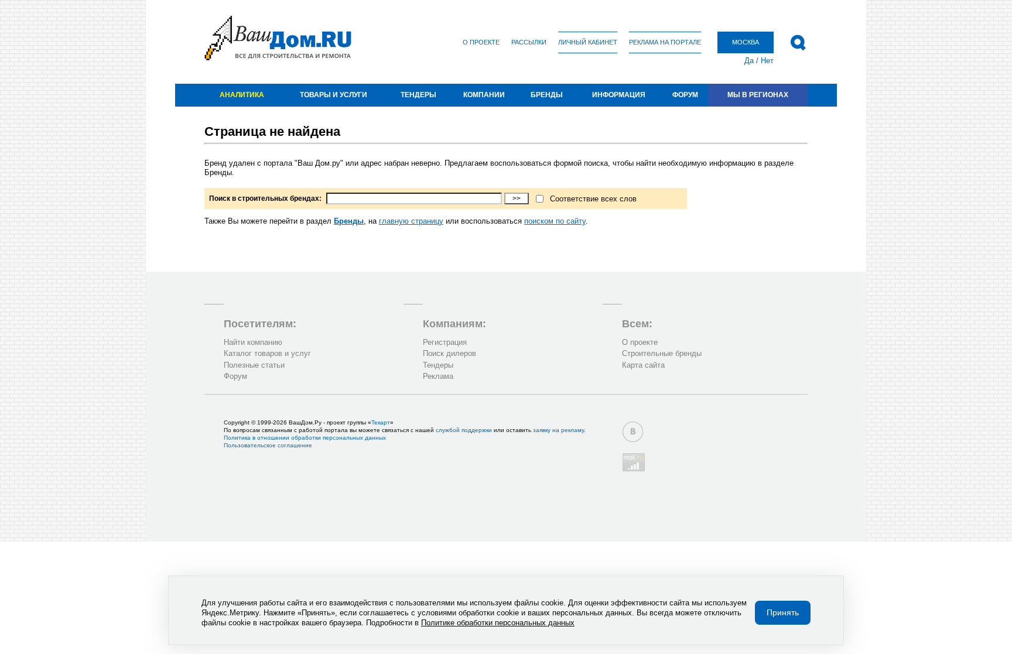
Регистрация (445, 342)
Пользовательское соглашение (268, 445)
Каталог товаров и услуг (267, 353)
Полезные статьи (254, 365)
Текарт (380, 422)
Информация (618, 95)
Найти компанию (253, 342)
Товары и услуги (333, 95)
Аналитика (242, 95)
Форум (685, 95)
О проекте (481, 42)
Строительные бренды (662, 353)
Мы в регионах (757, 95)
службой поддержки (464, 430)
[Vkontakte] (633, 432)
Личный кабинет (587, 42)
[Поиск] (798, 43)
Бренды (547, 95)
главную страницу (411, 221)
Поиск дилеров (449, 353)
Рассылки (528, 42)
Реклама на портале (665, 42)
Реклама (438, 376)
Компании (484, 95)
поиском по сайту (555, 221)
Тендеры (418, 95)
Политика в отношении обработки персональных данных (305, 437)
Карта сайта (643, 365)
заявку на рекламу (558, 430)
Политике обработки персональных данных (498, 622)
